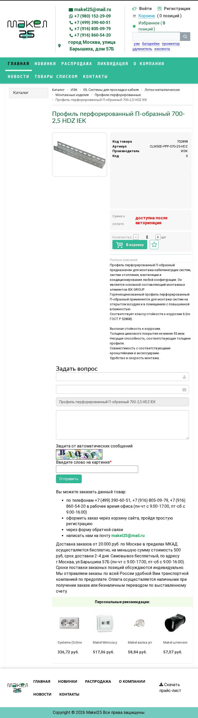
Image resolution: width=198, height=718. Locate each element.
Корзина (146, 15)
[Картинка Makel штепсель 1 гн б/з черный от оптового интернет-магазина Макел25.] (175, 623)
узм (137, 43)
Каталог (21, 93)
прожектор (171, 43)
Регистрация (177, 8)
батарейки (151, 43)
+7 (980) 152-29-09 (92, 16)
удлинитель (142, 49)
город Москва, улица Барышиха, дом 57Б (92, 45)
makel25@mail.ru (92, 9)
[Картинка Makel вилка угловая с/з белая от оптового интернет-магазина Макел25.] (140, 623)
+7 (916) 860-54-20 (92, 35)
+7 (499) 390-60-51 (92, 22)
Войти (145, 8)
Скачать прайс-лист (170, 687)
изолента (162, 49)
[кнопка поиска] (185, 36)
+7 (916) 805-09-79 (92, 28)
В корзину (134, 245)
